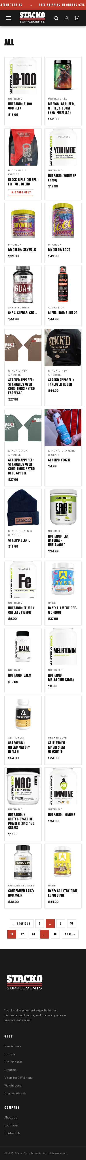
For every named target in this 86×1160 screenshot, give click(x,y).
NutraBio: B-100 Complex (20, 106)
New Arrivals (12, 1046)
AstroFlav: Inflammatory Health (19, 747)
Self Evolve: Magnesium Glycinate (57, 747)
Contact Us (12, 1133)
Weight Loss (13, 1085)
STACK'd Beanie (19, 540)
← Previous (21, 923)
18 (55, 934)
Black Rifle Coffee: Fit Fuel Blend (22, 182)
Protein (9, 1054)
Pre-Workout (13, 1062)
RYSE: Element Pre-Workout (62, 610)
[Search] (56, 18)
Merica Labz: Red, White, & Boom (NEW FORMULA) (61, 108)
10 (71, 923)
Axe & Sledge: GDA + (22, 313)
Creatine (10, 1070)
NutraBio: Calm (19, 675)
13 (33, 934)
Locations (11, 1125)
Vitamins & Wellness (18, 1078)
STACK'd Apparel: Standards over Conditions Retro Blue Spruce (21, 466)
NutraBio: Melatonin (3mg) (61, 677)
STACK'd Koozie (59, 460)
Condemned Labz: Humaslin (21, 893)
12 (22, 934)
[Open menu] (8, 18)
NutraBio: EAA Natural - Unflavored (58, 540)
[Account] (66, 18)
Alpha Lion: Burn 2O (63, 313)
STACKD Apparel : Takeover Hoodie (61, 382)
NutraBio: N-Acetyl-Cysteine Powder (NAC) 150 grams (21, 821)
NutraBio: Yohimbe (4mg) (62, 178)
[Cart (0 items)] (77, 18)
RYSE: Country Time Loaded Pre (62, 893)
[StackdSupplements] (32, 18)
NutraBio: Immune (61, 814)
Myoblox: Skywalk (22, 249)
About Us (10, 1117)
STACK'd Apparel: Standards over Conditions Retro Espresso (21, 386)
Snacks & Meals (15, 1093)
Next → (70, 934)
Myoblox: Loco (59, 249)
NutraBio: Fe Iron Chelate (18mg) (21, 610)
